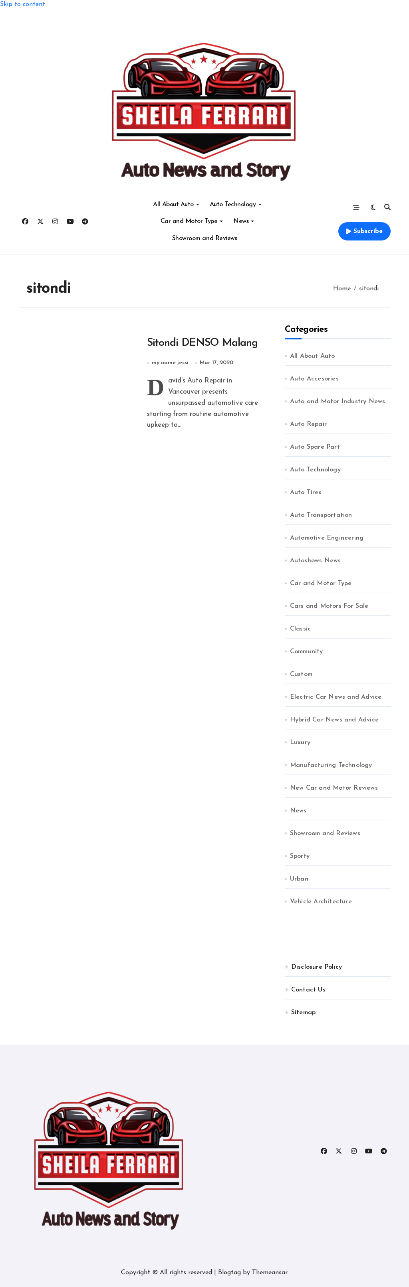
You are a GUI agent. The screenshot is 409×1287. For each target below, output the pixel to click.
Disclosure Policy (316, 967)
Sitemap (303, 1012)
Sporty (300, 856)
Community (306, 651)
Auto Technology (233, 204)
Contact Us (308, 990)
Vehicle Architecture (321, 902)
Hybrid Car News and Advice (334, 720)
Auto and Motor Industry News (337, 401)
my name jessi (170, 363)
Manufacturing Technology (331, 765)
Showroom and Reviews (204, 238)
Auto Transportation (321, 515)
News (240, 221)
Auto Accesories (314, 379)
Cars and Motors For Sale (329, 606)
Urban (299, 879)
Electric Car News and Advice (336, 697)
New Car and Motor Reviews (334, 788)
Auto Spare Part (315, 447)
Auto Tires (306, 492)
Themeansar (269, 1272)
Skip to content (22, 4)
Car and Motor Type (189, 221)
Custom (301, 674)
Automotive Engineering (326, 538)
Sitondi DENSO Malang (202, 343)
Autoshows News (315, 561)
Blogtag (229, 1272)
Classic (300, 629)
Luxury (300, 742)
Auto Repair (308, 424)
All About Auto (173, 204)
